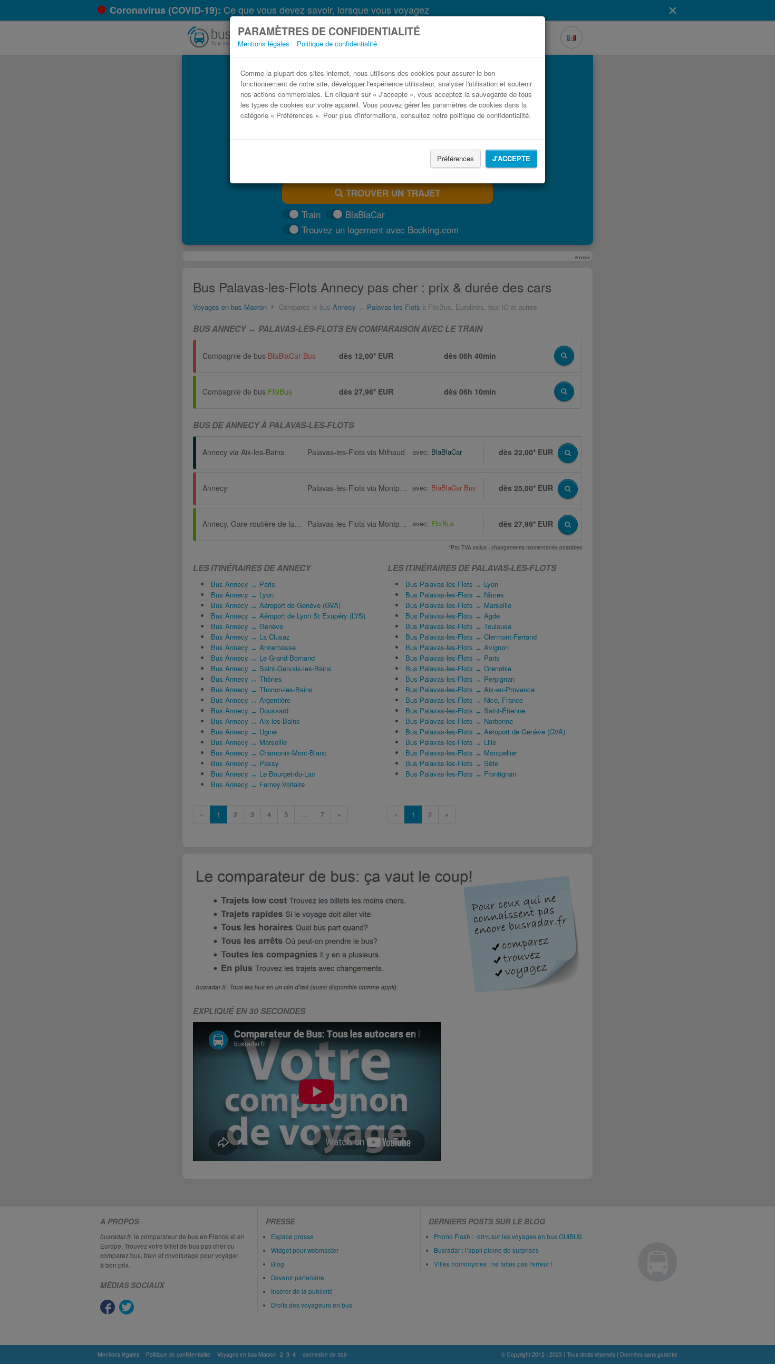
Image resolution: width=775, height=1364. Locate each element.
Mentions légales (263, 43)
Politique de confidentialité (337, 43)
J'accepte (511, 158)
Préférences (455, 158)
